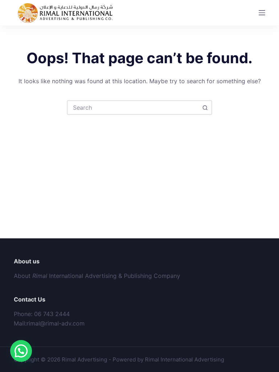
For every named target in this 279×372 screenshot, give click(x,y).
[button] (21, 351)
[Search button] (204, 107)
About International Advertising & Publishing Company (97, 275)
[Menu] (262, 12)
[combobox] (133, 107)
